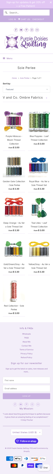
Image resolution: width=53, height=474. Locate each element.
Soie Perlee (26, 68)
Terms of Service (26, 349)
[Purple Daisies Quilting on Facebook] (16, 30)
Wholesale (26, 334)
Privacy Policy (27, 353)
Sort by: (7, 83)
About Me (26, 342)
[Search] (6, 13)
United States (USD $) (25, 432)
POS (31, 448)
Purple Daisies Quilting (20, 448)
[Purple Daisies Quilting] (26, 42)
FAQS (26, 338)
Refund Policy (26, 357)
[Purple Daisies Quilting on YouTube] (21, 30)
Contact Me (26, 346)
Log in (12, 19)
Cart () (25, 19)
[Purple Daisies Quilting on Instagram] (32, 30)
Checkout (38, 19)
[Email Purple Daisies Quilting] (37, 30)
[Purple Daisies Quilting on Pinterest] (26, 30)
